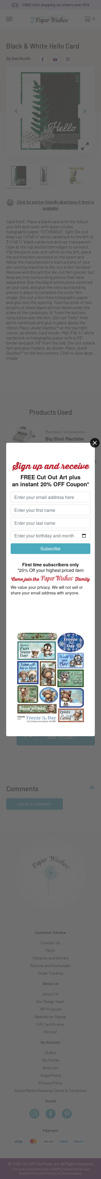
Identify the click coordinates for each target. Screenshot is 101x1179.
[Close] (95, 443)
